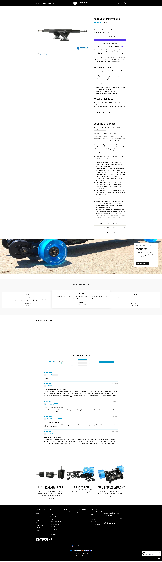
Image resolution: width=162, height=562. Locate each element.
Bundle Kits (39, 513)
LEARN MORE (142, 263)
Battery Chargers (54, 526)
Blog (92, 516)
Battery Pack (39, 522)
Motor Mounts (40, 525)
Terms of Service (95, 524)
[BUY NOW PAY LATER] (81, 474)
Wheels (38, 527)
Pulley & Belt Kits (54, 511)
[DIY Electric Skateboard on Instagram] (105, 523)
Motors (38, 520)
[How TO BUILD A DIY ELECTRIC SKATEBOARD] (50, 474)
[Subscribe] (121, 519)
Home (95, 16)
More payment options (109, 43)
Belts (51, 514)
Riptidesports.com (100, 129)
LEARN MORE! (50, 498)
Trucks (38, 530)
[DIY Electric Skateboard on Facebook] (107, 523)
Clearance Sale (67, 511)
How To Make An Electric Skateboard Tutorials (82, 511)
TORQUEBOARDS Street (41, 510)
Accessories (53, 534)
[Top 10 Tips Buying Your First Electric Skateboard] (111, 474)
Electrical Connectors (56, 531)
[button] (98, 22)
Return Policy (94, 519)
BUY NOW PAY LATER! (81, 494)
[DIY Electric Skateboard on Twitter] (112, 523)
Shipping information (109, 223)
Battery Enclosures (55, 524)
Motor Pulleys (54, 516)
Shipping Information (97, 511)
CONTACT (51, 3)
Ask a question (109, 227)
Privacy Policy (95, 521)
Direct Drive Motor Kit (41, 516)
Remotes (52, 519)
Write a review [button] (107, 362)
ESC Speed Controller (56, 521)
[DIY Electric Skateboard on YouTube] (110, 523)
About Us (93, 514)
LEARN (44, 3)
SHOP (38, 3)
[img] (48, 372)
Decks (51, 509)
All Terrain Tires (54, 529)
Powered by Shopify (81, 555)
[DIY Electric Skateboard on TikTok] (115, 523)
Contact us (94, 509)
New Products (67, 509)
